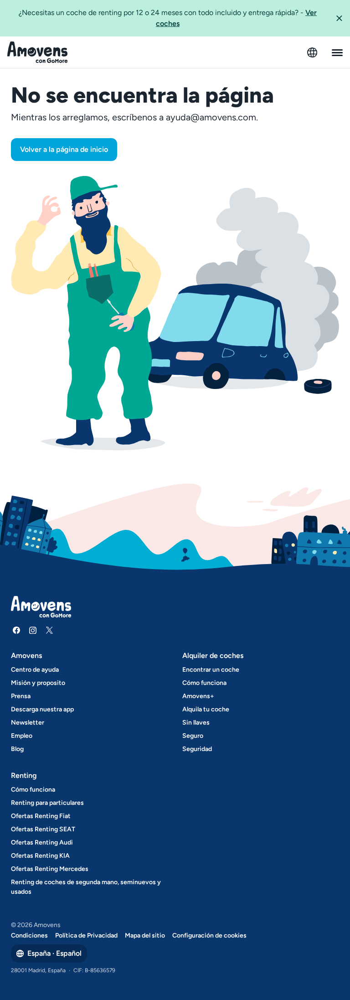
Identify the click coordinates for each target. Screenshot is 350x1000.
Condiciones (29, 935)
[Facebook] (16, 630)
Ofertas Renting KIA (40, 856)
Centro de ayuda (35, 670)
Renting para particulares (47, 803)
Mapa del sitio (145, 935)
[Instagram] (32, 630)
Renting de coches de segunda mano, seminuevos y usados (86, 887)
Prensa (21, 696)
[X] (49, 630)
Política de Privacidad (86, 935)
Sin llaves (196, 722)
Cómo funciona (204, 683)
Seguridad (197, 749)
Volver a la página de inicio (64, 149)
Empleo (21, 736)
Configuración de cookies (209, 935)
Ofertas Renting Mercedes (49, 869)
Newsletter (27, 722)
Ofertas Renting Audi (42, 842)
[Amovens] (37, 52)
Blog (17, 749)
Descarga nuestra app (42, 709)
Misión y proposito (38, 683)
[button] (339, 18)
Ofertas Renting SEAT (43, 829)
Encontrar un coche (210, 670)
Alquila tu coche (205, 709)
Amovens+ (198, 696)
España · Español (54, 953)
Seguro (192, 736)
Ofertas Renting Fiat (41, 816)
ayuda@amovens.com (211, 117)
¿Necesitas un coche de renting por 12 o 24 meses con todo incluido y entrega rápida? (168, 18)
